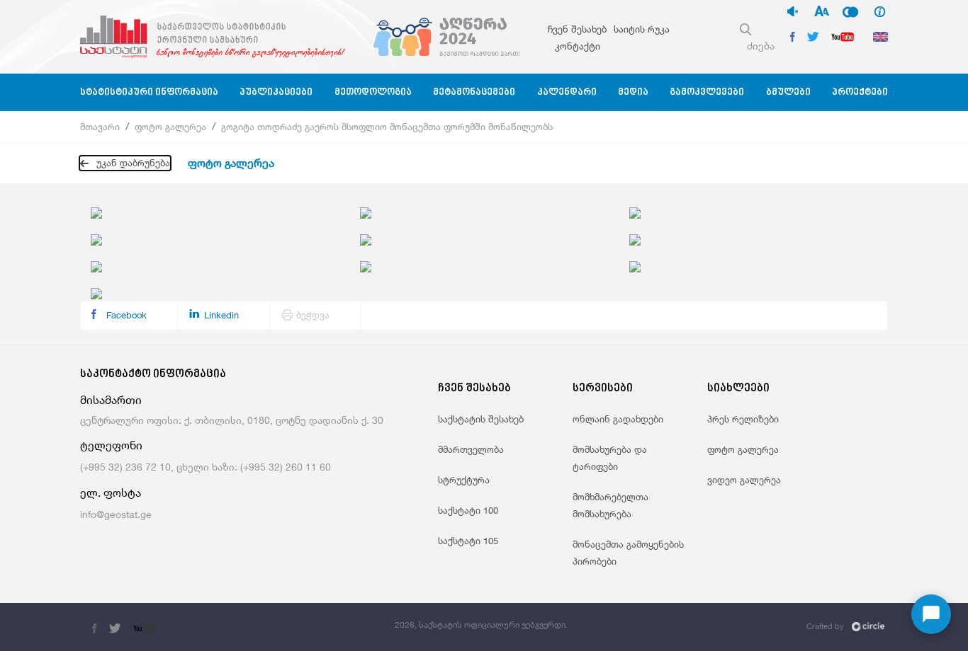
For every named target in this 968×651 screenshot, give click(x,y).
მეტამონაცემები (474, 92)
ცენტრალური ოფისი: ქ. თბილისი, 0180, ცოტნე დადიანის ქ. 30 (231, 420)
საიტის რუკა (642, 29)
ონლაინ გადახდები (618, 419)
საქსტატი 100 (468, 510)
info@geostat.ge (116, 514)
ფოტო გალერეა (170, 126)
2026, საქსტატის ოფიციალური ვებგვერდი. (481, 624)
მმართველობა (471, 449)
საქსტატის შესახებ (481, 419)
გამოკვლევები (707, 92)
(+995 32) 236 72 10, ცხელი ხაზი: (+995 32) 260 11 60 (205, 467)
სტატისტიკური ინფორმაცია (149, 92)
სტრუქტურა (464, 479)
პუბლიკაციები (276, 92)
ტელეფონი (111, 445)
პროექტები (860, 92)
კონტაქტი (577, 46)
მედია (633, 92)
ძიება (761, 46)
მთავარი (100, 126)
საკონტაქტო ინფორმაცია (153, 374)
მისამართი (111, 400)
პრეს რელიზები (743, 419)
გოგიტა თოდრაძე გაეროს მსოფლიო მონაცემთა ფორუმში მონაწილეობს (387, 126)
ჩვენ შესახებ (577, 29)
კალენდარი (567, 92)
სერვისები (603, 389)
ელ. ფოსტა (110, 493)
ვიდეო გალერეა (744, 479)
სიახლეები (738, 389)
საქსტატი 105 (468, 540)
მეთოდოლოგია (373, 92)
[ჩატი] (931, 614)
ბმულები (788, 92)
